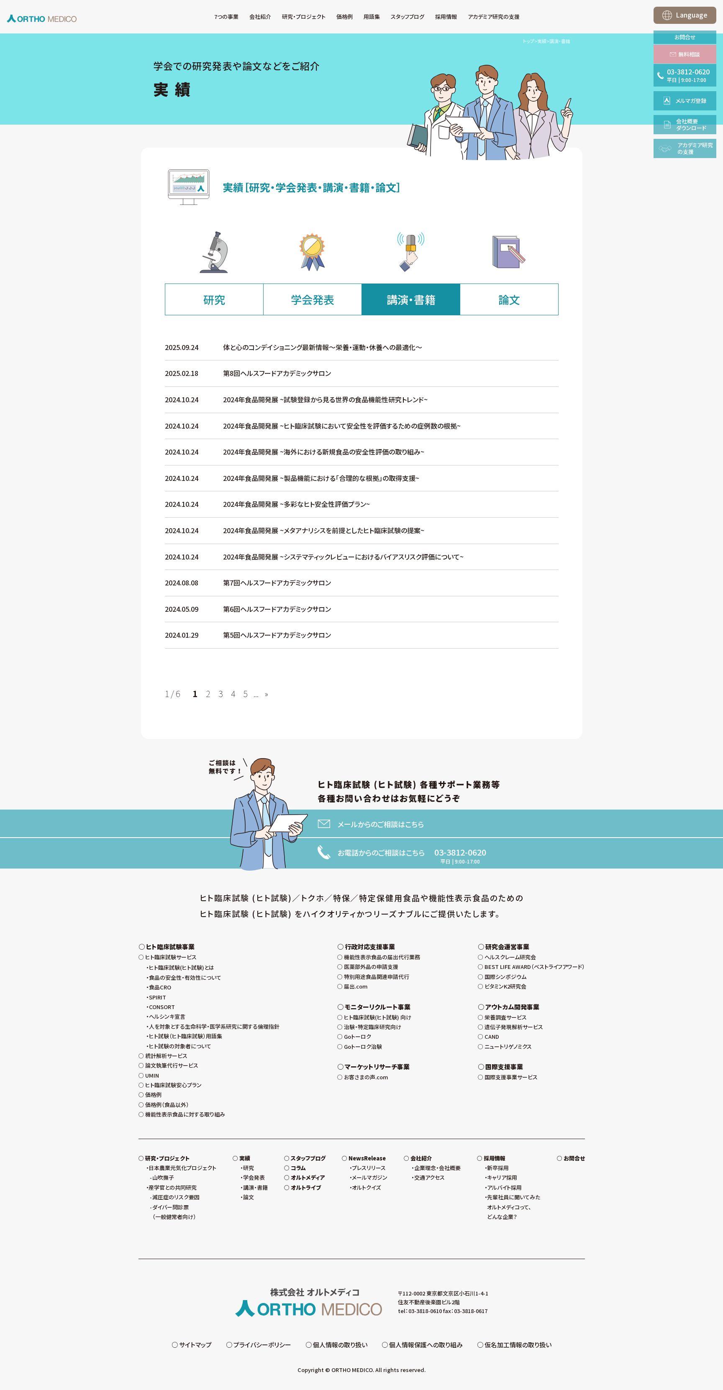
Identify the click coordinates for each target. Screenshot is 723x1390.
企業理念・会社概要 (437, 1168)
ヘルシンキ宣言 (167, 1016)
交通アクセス (429, 1177)
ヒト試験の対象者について (180, 1046)
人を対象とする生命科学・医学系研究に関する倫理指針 (214, 1026)
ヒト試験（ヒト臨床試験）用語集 (185, 1036)
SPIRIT (157, 997)
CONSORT (162, 1007)
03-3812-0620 (460, 852)
